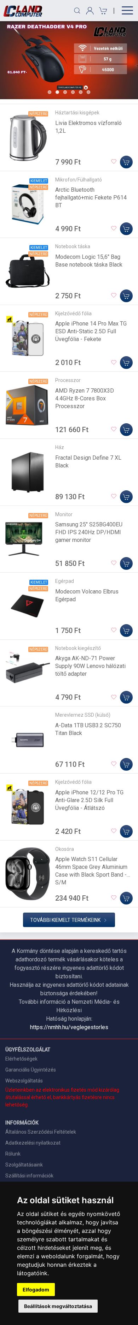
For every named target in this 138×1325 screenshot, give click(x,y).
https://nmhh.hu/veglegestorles (69, 1027)
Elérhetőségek (21, 1059)
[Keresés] (77, 10)
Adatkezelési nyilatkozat (33, 1143)
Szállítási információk (29, 1175)
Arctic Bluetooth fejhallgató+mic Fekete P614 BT (91, 197)
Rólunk (13, 1154)
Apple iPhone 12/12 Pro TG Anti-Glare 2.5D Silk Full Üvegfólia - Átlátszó (89, 800)
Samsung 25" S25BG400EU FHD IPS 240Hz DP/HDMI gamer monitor (88, 532)
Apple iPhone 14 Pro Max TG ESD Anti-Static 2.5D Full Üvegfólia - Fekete (91, 331)
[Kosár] (102, 11)
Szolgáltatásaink (24, 1165)
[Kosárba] (126, 162)
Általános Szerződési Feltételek (40, 1132)
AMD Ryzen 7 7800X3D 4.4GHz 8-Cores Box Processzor (84, 398)
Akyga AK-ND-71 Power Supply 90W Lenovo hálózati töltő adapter (90, 666)
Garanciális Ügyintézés (30, 1070)
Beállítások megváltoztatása (58, 1306)
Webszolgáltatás (24, 1081)
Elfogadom (36, 1290)
